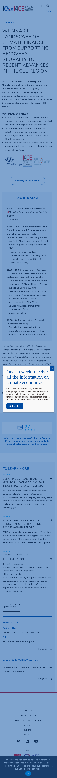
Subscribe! (14, 406)
